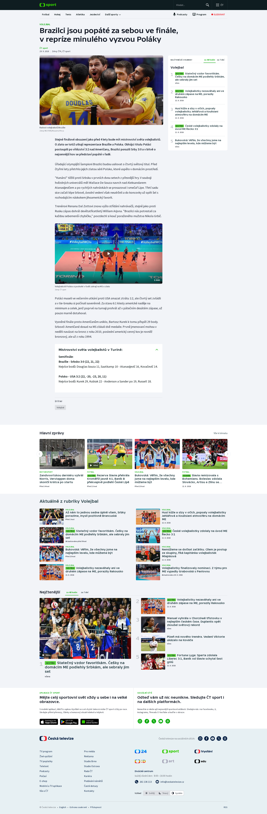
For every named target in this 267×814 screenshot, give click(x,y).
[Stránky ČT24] (141, 752)
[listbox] (163, 793)
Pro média (89, 751)
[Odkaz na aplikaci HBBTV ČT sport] (89, 722)
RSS (225, 807)
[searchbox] (190, 5)
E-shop (43, 781)
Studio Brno (90, 761)
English (62, 807)
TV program (46, 751)
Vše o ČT (44, 790)
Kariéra (88, 776)
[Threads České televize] (224, 738)
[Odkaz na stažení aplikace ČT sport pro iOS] (49, 722)
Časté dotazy (91, 785)
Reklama (88, 756)
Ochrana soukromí (78, 807)
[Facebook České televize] (206, 738)
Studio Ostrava (92, 766)
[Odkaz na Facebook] (146, 721)
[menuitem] (46, 14)
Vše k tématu (220, 433)
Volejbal (45, 24)
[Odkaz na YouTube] (160, 721)
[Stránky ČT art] (168, 762)
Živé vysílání (46, 756)
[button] (108, 253)
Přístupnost (95, 807)
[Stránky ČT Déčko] (140, 762)
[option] (150, 793)
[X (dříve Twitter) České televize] (218, 738)
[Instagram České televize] (200, 738)
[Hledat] (207, 5)
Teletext (44, 766)
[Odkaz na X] (153, 721)
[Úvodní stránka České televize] (57, 738)
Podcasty (44, 771)
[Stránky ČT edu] (200, 762)
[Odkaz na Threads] (167, 721)
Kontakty (89, 790)
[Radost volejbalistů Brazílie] (101, 90)
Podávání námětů (93, 781)
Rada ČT (88, 771)
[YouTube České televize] (212, 738)
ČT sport (44, 48)
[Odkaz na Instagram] (139, 721)
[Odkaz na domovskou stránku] (53, 5)
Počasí (43, 776)
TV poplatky (46, 761)
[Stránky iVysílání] (204, 752)
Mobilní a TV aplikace (51, 785)
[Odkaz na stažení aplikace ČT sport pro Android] (69, 722)
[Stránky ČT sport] (170, 752)
